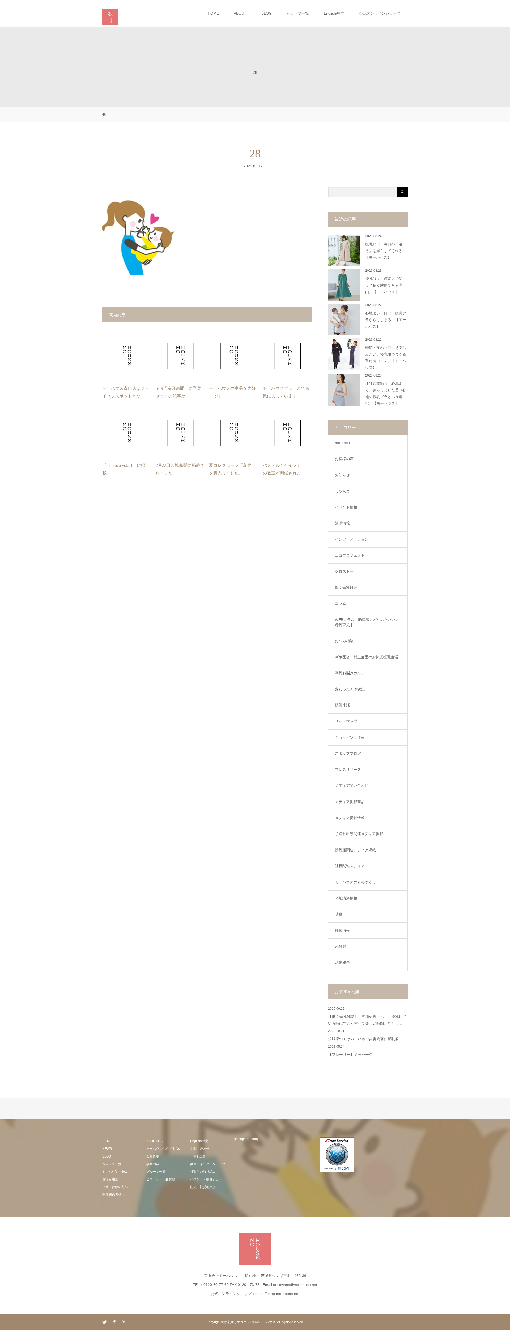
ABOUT (240, 13)
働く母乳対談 (346, 587)
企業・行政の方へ (115, 1187)
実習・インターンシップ (207, 1164)
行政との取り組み (203, 1171)
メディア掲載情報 (350, 818)
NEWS (107, 1149)
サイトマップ (346, 721)
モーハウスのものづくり (355, 882)
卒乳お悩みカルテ (350, 673)
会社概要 (152, 1156)
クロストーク (346, 571)
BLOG (266, 13)
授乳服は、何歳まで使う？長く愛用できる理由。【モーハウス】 (383, 285)
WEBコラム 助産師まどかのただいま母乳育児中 (367, 622)
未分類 (340, 946)
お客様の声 (344, 459)
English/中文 (334, 13)
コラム (340, 603)
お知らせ (342, 475)
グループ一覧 (155, 1171)
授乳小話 (342, 705)
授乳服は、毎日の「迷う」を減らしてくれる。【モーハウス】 (385, 251)
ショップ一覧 (298, 13)
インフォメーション (351, 539)
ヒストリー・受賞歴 (160, 1179)
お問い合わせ (199, 1149)
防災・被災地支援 (203, 1187)
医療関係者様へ (113, 1195)
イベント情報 (346, 507)
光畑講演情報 (346, 898)
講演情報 (342, 523)
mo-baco (342, 443)
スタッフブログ (348, 753)
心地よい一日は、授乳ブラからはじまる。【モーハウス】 (385, 320)
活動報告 (342, 962)
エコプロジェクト (350, 555)
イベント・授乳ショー (206, 1179)
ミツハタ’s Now (114, 1171)
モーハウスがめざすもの (163, 1149)
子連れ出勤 (198, 1156)
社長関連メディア (350, 866)
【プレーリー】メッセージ (350, 1055)
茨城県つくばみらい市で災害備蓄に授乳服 (363, 1039)
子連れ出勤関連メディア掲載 (359, 834)
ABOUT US (154, 1141)
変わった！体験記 (350, 689)
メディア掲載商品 (350, 802)
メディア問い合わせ (351, 785)
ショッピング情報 (350, 737)
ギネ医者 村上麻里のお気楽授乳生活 (366, 657)
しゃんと (342, 491)
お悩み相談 (344, 641)
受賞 (338, 914)
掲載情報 (342, 930)
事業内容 (152, 1164)
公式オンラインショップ (379, 13)
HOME (213, 13)
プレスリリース (348, 769)
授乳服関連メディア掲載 (355, 850)
